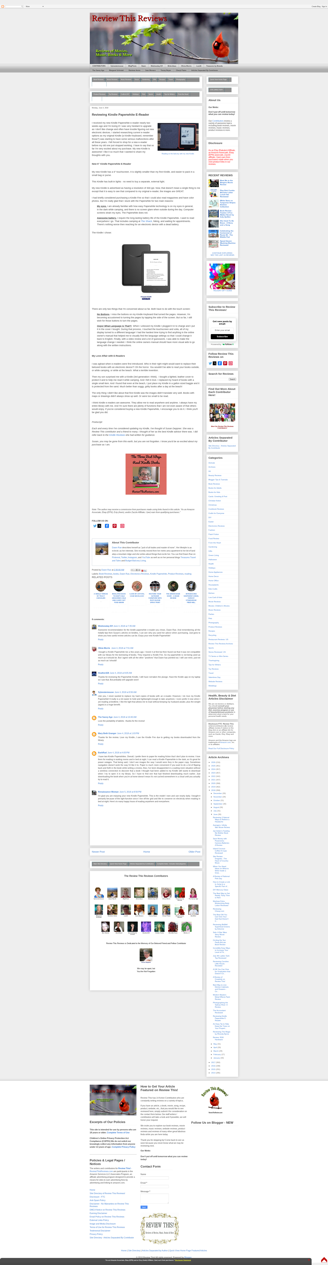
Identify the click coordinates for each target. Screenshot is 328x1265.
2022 (213, 776)
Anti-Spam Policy (97, 1200)
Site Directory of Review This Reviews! (107, 1193)
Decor (137, 79)
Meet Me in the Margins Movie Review (226, 182)
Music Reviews (126, 79)
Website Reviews (215, 681)
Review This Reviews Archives (220, 644)
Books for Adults (215, 488)
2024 (213, 769)
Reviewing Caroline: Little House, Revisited (221, 963)
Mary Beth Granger (107, 733)
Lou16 (198, 66)
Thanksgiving (213, 660)
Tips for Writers (169, 94)
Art (209, 471)
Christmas (212, 505)
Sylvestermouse (117, 66)
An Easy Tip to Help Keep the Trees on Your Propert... (221, 1026)
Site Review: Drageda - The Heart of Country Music (220, 859)
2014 (213, 1073)
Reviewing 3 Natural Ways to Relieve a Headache (221, 819)
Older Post (194, 851)
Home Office (213, 581)
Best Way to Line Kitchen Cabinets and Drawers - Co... (221, 988)
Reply (100, 639)
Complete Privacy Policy (123, 1147)
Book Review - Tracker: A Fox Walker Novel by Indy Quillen (227, 214)
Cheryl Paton (181, 70)
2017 (213, 1062)
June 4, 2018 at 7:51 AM (122, 648)
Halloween (212, 560)
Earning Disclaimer (98, 1213)
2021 (213, 780)
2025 (213, 766)
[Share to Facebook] (137, 570)
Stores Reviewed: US (217, 652)
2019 (213, 787)
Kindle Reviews (117, 435)
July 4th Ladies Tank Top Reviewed (221, 957)
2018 (213, 790)
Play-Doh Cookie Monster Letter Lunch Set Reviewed (227, 193)
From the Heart (183, 94)
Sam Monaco (150, 70)
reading (187, 574)
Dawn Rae (117, 547)
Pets (143, 94)
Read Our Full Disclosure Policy (221, 748)
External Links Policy (99, 1220)
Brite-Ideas (172, 66)
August (216, 807)
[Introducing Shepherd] (191, 591)
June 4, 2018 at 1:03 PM (128, 733)
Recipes (162, 79)
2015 (213, 1069)
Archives (211, 467)
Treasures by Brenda (214, 66)
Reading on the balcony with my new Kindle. (178, 154)
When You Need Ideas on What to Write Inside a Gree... (221, 869)
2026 (213, 762)
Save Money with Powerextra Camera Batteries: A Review (221, 842)
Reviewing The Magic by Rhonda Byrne (221, 1033)
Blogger (187, 1257)
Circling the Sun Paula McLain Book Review (219, 942)
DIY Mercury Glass (220, 890)
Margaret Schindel (116, 70)
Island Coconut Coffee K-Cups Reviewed (220, 851)
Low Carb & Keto (215, 597)
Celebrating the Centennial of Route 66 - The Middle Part (226, 234)
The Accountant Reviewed (219, 1011)
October (217, 800)
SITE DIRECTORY (216, 90)
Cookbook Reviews (216, 509)
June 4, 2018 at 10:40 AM (124, 717)
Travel (170, 79)
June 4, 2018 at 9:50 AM (125, 692)
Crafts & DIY (125, 94)
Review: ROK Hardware (218, 1038)
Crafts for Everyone (216, 513)
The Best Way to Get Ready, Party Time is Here (221, 895)
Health (158, 94)
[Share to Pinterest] (139, 570)
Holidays (136, 94)
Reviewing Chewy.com (218, 910)
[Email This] (132, 570)
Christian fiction (214, 501)
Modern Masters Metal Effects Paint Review (221, 997)
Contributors (217, 121)
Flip (145, 571)
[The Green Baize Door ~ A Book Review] (173, 591)
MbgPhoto (132, 66)
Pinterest (116, 557)
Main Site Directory (100, 864)
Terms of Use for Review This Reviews (107, 1227)
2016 (213, 1066)
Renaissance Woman (108, 792)
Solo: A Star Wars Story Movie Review (220, 934)
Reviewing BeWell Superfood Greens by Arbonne (221, 926)
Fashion (211, 530)
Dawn (143, 66)
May (215, 1044)
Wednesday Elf (157, 66)
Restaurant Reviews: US (218, 639)
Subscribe (222, 336)
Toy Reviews (113, 94)
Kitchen (211, 593)
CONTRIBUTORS (99, 66)
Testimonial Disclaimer (100, 1231)
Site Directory (134, 1250)
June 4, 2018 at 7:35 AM (124, 626)
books (116, 574)
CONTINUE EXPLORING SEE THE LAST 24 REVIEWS (222, 254)
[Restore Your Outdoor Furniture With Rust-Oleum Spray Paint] (155, 591)
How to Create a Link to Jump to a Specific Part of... (221, 884)
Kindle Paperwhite (158, 574)
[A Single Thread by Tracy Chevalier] (101, 591)
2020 (213, 783)
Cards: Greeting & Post (217, 496)
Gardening (146, 79)
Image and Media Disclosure (103, 1224)
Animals (211, 463)
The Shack (146, 221)
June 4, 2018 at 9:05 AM (121, 673)
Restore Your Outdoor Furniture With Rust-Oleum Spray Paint (155, 598)
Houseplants (213, 585)
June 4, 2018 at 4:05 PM (118, 753)
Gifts (154, 79)
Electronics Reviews (140, 574)
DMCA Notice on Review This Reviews (107, 1210)
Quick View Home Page (118, 864)
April (215, 1047)
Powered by (216, 344)
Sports (150, 94)
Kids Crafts (212, 589)
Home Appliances (215, 572)
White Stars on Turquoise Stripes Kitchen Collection (227, 204)
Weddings (212, 686)
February (217, 1054)
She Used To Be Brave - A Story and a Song (227, 223)
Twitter (124, 557)
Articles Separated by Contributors (142, 864)
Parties (211, 614)
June (215, 814)
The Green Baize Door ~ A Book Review (173, 596)
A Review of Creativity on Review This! (219, 979)
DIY (209, 517)
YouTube (146, 557)
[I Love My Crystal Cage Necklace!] (137, 591)
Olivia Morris (186, 66)
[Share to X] (134, 570)
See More (97, 99)
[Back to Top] (324, 1260)
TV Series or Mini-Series (218, 656)
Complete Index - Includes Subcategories (171, 864)
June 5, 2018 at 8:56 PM (130, 792)
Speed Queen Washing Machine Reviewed (227, 243)
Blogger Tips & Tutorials (218, 480)
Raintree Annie (134, 70)
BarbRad (102, 753)
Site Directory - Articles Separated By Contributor (112, 1238)
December (217, 793)
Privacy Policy (96, 1234)
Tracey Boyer (166, 70)
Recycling (212, 635)
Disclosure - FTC (97, 1197)
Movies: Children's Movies (219, 606)
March (216, 1051)
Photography (180, 79)
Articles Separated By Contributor (204, 70)
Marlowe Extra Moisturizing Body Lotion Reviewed (221, 903)
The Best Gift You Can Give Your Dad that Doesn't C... (220, 918)
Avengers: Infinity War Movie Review (221, 826)
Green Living (213, 555)
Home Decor (213, 576)
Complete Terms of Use (118, 1132)
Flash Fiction (213, 534)
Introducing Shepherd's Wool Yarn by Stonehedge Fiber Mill (191, 598)
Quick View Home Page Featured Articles (188, 1250)
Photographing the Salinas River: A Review (220, 1005)
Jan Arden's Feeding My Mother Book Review (221, 833)
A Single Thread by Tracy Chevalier (101, 596)
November (217, 797)
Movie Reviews (112, 79)
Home (146, 851)
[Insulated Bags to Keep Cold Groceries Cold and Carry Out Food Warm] (119, 591)
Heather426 (103, 673)
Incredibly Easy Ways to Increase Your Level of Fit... (221, 950)
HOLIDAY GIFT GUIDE (221, 291)
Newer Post (98, 851)
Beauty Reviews (99, 84)
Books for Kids (214, 492)
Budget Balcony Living (135, 561)
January (217, 1058)
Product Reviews (99, 94)
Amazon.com (225, 742)
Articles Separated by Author (155, 1250)
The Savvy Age (98, 70)
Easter (211, 522)
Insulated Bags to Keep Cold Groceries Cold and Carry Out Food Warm (119, 598)
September (218, 804)
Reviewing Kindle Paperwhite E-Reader (220, 1018)
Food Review (213, 538)
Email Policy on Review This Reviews (107, 1217)
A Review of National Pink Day (221, 877)
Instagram (132, 557)
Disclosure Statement (183, 1260)
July (215, 811)
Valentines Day (214, 677)
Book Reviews (99, 79)
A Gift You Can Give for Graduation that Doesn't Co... (221, 971)
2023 (213, 773)
